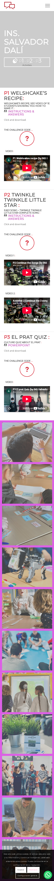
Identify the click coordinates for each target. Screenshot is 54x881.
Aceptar (20, 870)
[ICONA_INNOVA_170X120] (22, 5)
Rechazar (33, 870)
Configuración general (27, 875)
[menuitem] (46, 5)
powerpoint (19, 345)
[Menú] (46, 5)
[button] (48, 875)
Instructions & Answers (21, 113)
